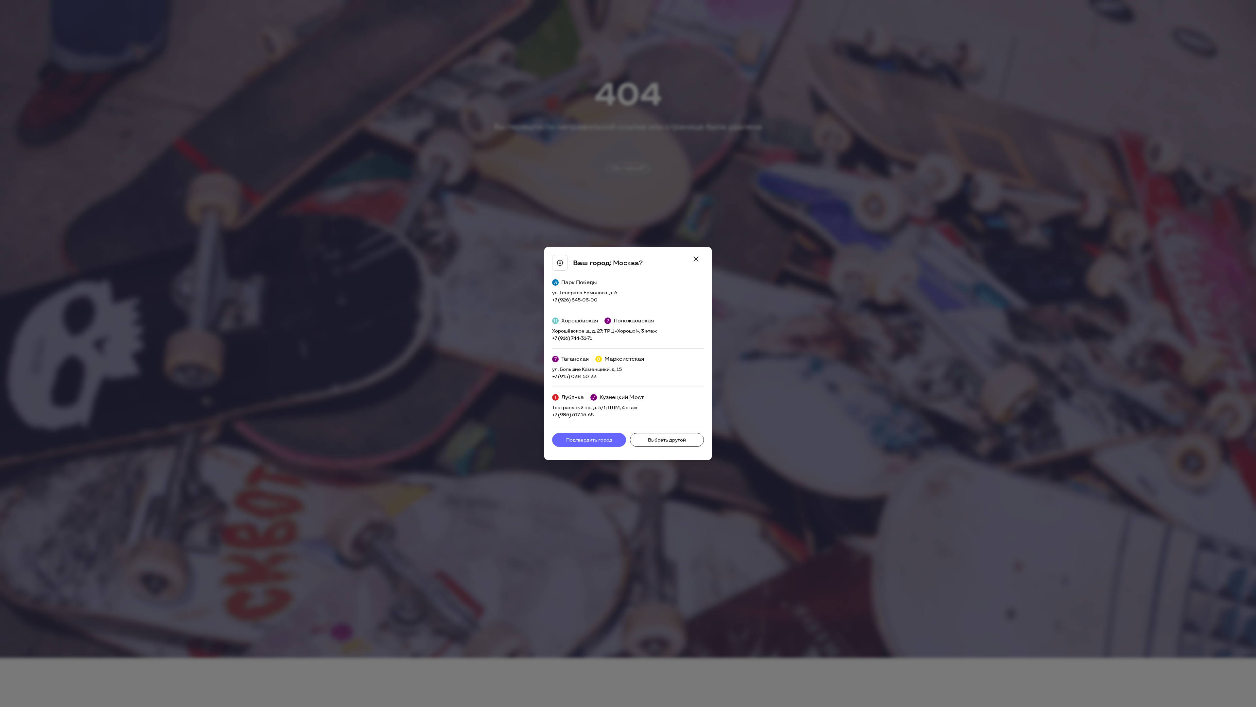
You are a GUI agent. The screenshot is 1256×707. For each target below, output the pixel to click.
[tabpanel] (628, 353)
